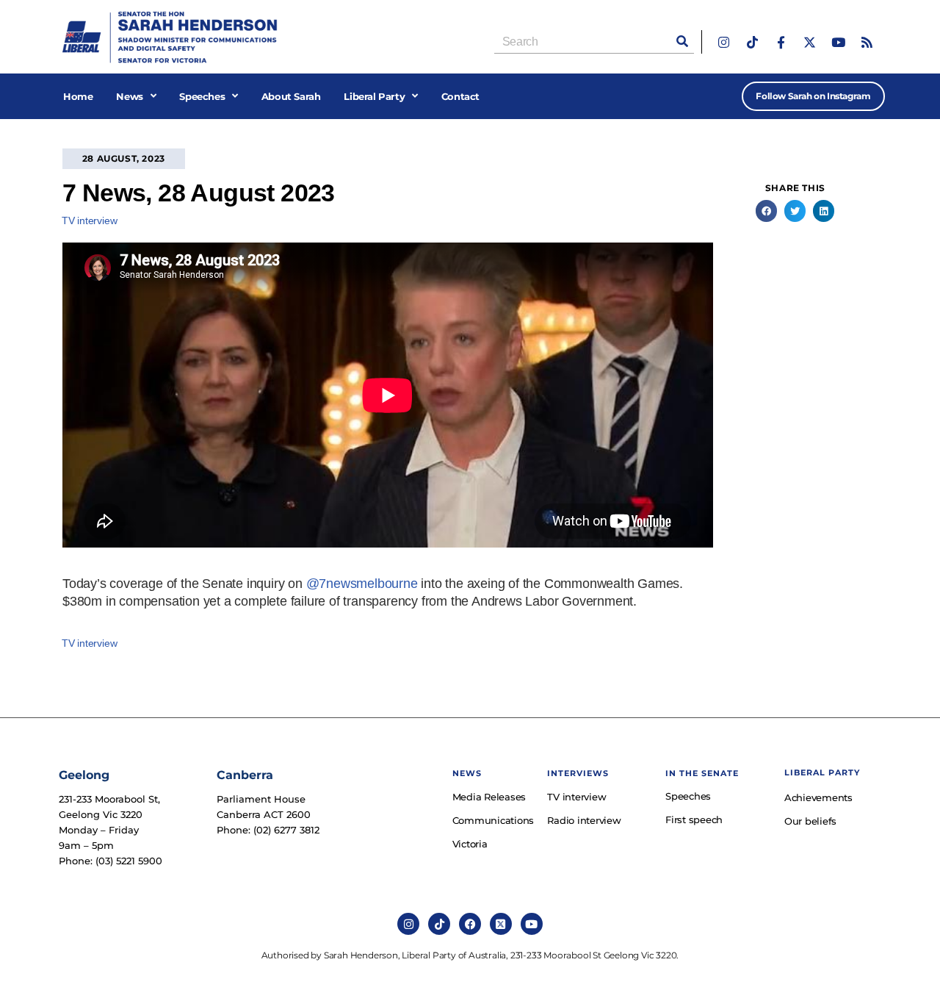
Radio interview (584, 820)
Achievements (818, 797)
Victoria (470, 844)
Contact (460, 96)
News (129, 96)
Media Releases (489, 797)
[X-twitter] (810, 42)
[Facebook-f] (781, 42)
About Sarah (291, 96)
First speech (694, 819)
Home (78, 96)
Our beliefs (810, 821)
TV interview (90, 220)
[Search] (682, 41)
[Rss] (867, 42)
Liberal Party (374, 96)
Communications (492, 820)
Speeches (202, 96)
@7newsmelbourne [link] (362, 583)
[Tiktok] (752, 42)
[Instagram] (724, 42)
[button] (766, 210)
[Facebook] (470, 924)
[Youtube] (838, 42)
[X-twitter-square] (501, 924)
